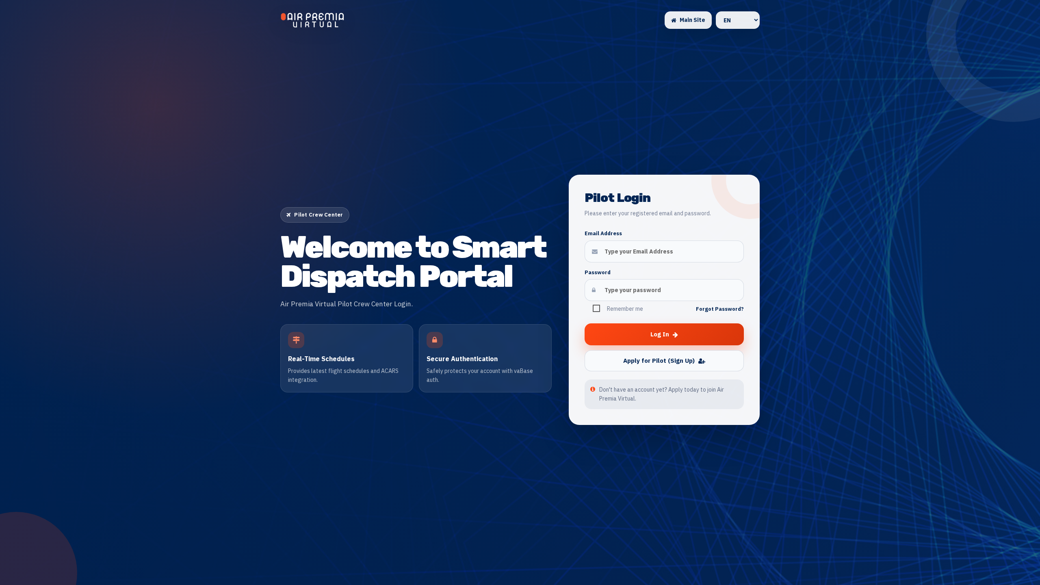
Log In (659, 334)
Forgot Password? (720, 309)
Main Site (692, 20)
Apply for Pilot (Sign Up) (659, 360)
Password (598, 272)
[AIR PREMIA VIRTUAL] (312, 20)
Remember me (625, 308)
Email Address (603, 233)
